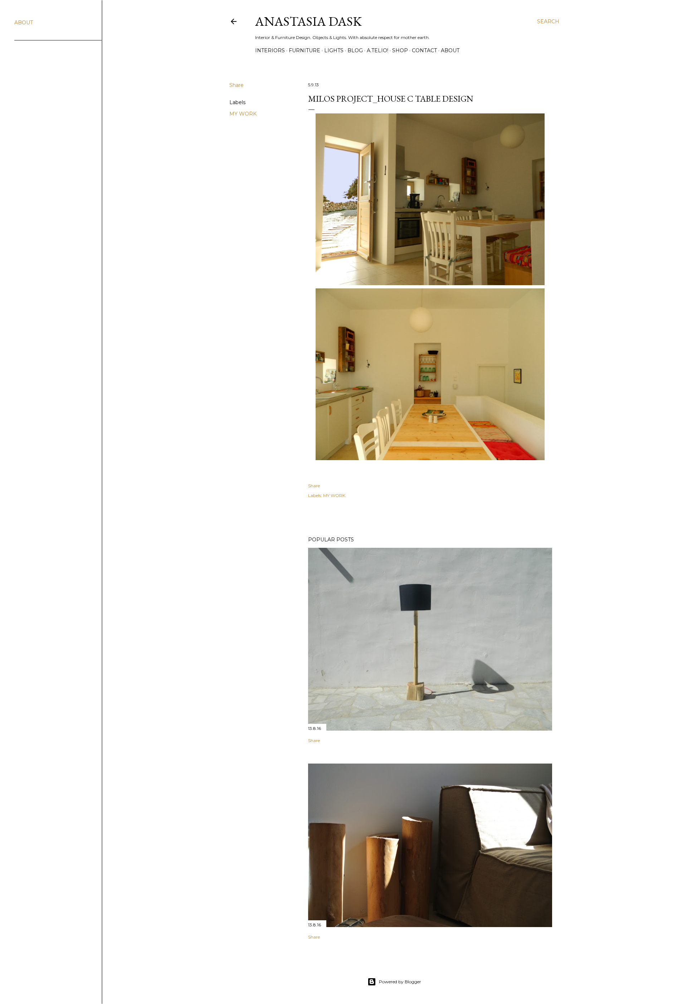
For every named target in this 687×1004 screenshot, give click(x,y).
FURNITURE (304, 50)
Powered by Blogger (400, 981)
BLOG (355, 50)
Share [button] (236, 85)
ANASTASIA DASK (308, 21)
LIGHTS (334, 50)
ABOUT (450, 50)
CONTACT (424, 50)
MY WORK (243, 114)
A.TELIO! (377, 50)
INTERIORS (270, 50)
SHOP (400, 50)
